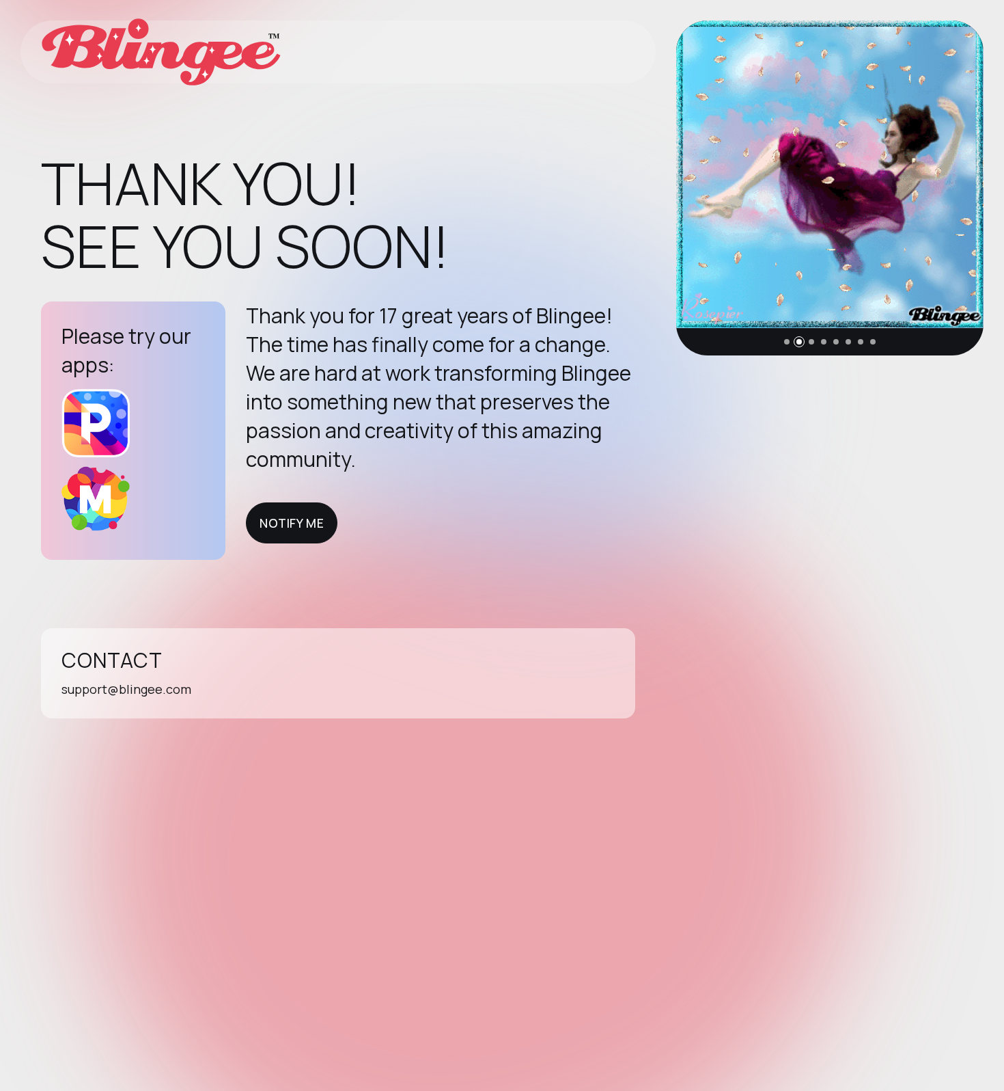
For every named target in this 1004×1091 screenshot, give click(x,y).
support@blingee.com (126, 689)
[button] (787, 342)
